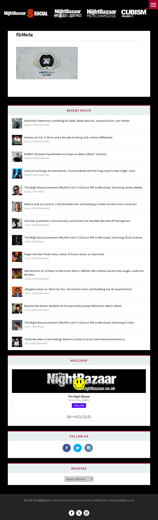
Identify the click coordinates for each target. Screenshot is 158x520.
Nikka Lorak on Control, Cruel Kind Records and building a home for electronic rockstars (80, 204)
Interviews (44, 124)
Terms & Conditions (63, 500)
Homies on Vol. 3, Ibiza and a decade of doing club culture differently (68, 137)
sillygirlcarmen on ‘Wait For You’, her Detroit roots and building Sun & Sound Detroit (78, 289)
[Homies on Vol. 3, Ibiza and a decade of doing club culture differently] (17, 140)
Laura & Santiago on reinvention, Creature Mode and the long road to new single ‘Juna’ (80, 171)
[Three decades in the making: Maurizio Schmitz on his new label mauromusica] (17, 342)
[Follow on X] (79, 513)
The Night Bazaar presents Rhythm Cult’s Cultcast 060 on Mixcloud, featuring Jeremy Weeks (83, 187)
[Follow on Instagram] (86, 513)
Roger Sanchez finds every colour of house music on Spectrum (64, 254)
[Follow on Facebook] (71, 513)
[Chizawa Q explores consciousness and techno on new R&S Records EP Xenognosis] (17, 223)
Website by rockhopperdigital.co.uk (114, 500)
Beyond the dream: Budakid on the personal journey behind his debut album (73, 306)
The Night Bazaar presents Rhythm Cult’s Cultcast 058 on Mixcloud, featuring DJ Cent (79, 322)
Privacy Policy (85, 500)
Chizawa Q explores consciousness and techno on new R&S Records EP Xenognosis (77, 221)
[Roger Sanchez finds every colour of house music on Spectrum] (17, 257)
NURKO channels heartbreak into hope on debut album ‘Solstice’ (65, 154)
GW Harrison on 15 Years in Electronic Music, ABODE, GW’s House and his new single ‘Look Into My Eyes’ (84, 272)
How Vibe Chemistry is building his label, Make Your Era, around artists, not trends (77, 121)
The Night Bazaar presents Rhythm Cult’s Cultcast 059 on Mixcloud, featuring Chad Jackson (83, 237)
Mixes (41, 191)
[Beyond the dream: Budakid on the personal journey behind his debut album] (17, 308)
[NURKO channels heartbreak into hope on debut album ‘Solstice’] (17, 157)
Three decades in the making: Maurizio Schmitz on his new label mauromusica (74, 339)
